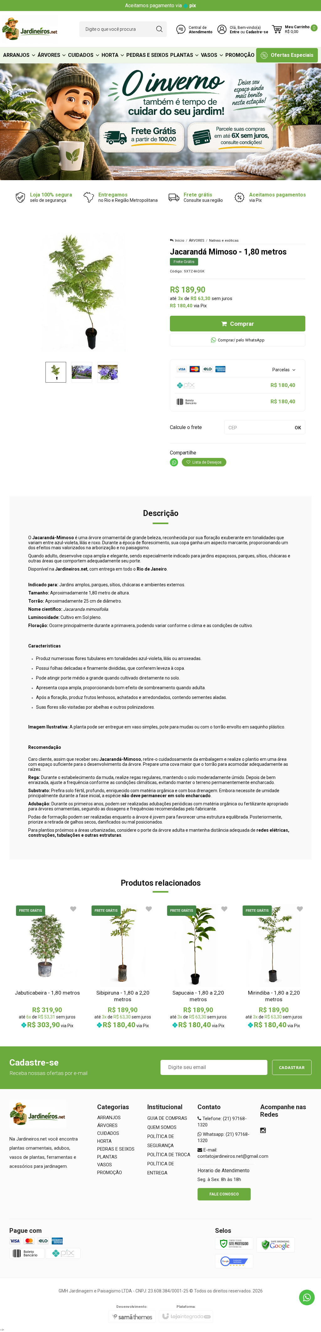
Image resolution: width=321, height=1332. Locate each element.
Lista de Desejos (207, 462)
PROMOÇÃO (109, 1172)
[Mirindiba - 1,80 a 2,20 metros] (274, 966)
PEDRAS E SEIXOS (115, 1149)
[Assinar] (292, 1067)
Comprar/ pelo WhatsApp (241, 340)
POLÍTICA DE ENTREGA (160, 1168)
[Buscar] (159, 29)
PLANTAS (107, 1157)
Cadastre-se (257, 32)
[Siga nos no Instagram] (263, 1131)
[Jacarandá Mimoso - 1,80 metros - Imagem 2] (81, 372)
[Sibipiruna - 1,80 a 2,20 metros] (123, 966)
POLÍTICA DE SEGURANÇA (160, 1141)
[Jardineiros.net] (30, 29)
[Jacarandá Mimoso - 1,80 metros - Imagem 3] (107, 372)
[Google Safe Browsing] (275, 1245)
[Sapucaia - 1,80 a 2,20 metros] (198, 966)
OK (298, 428)
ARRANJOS (109, 1117)
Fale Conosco (224, 1194)
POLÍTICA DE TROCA (168, 1154)
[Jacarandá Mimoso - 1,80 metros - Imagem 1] (55, 372)
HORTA (104, 1141)
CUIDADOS (108, 1133)
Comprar (242, 323)
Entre (234, 32)
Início (179, 241)
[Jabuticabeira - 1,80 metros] (47, 966)
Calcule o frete (186, 427)
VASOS (104, 1165)
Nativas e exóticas (224, 241)
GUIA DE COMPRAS (167, 1118)
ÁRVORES (196, 241)
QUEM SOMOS (161, 1127)
